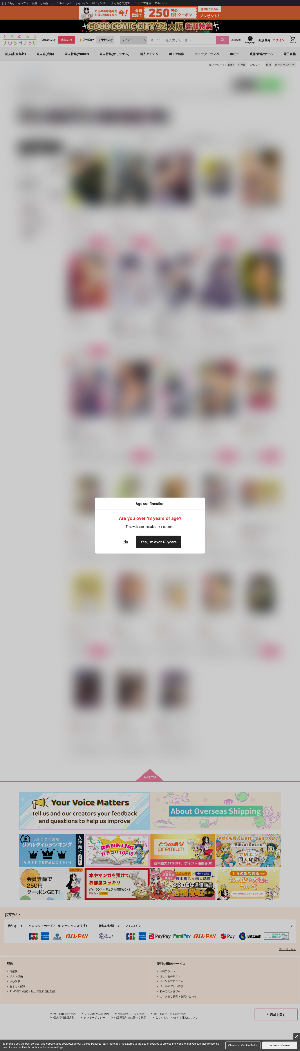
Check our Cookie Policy (243, 1045)
